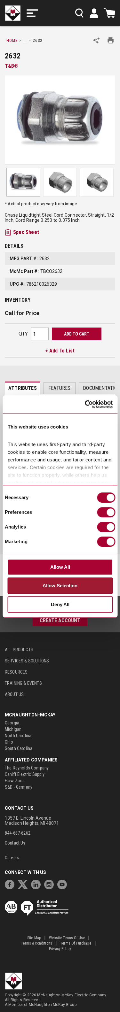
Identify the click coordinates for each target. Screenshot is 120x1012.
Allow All (60, 567)
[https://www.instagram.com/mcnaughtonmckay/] (50, 883)
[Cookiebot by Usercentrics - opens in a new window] (85, 404)
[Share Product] (96, 40)
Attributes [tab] (22, 388)
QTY (23, 334)
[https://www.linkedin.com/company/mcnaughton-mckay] (37, 883)
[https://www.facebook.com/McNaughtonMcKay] (11, 883)
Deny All (60, 604)
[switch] (106, 512)
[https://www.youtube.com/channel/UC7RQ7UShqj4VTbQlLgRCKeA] (63, 883)
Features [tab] (59, 388)
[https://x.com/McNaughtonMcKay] (24, 883)
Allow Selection (60, 586)
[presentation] (22, 388)
